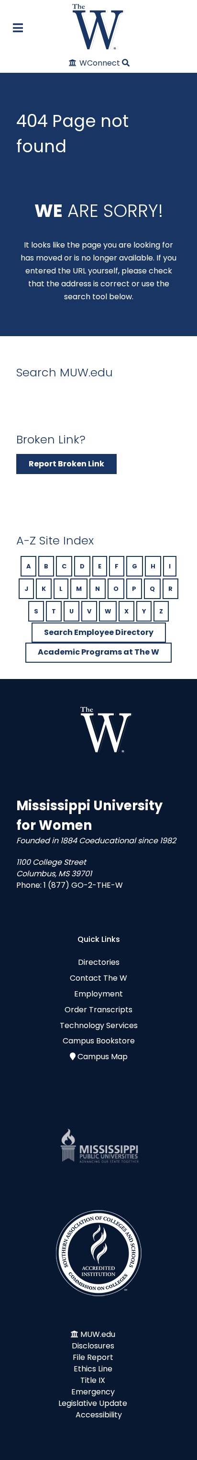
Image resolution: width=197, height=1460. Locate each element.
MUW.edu (97, 1334)
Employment (98, 993)
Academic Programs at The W (98, 651)
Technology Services (99, 1025)
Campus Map (102, 1056)
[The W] (98, 26)
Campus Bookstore (99, 1040)
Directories (99, 962)
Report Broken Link (66, 463)
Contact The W (98, 978)
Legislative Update (92, 1403)
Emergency (93, 1391)
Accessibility (99, 1414)
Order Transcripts (98, 1009)
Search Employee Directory (98, 632)
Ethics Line (93, 1368)
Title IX (92, 1380)
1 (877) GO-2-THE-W (83, 885)
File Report (93, 1357)
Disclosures (93, 1345)
